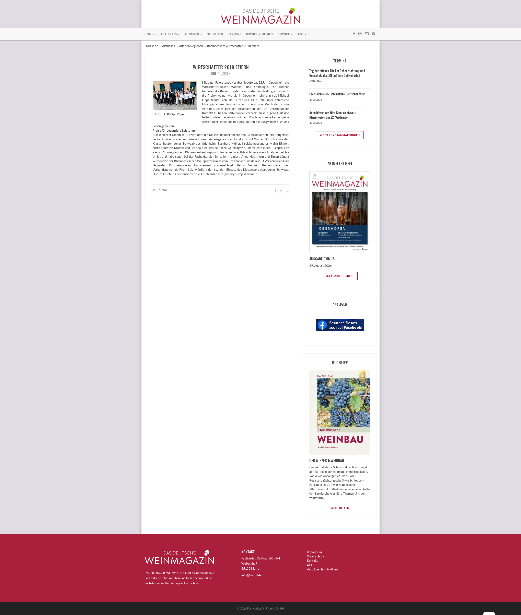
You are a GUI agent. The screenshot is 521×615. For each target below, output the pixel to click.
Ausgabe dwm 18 (322, 258)
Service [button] (284, 34)
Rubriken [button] (191, 34)
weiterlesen (340, 507)
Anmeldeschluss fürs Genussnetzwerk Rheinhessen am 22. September (332, 115)
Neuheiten (215, 34)
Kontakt (312, 560)
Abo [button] (300, 34)
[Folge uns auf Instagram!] (280, 191)
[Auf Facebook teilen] (275, 191)
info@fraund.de (251, 575)
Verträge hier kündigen (322, 569)
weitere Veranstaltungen (340, 135)
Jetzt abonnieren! (340, 275)
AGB (310, 565)
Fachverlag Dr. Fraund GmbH (265, 608)
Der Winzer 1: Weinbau (326, 460)
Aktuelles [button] (169, 34)
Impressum (314, 552)
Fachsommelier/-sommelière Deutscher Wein (337, 94)
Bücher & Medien (259, 34)
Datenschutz (315, 556)
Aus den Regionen (191, 46)
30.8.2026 (315, 81)
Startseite (151, 46)
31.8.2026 (315, 99)
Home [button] (148, 34)
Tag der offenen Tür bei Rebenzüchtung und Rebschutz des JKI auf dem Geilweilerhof (337, 73)
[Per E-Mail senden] (287, 191)
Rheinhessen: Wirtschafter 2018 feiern (233, 46)
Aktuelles (168, 46)
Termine (234, 34)
